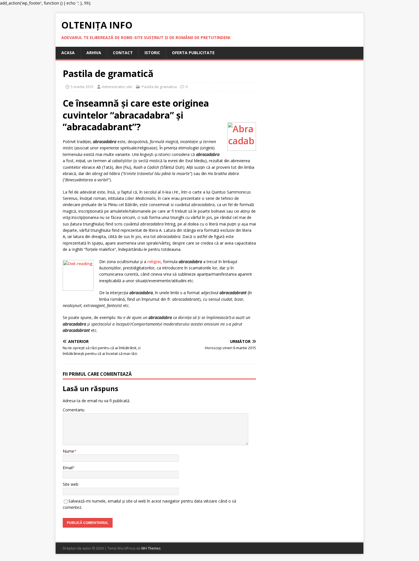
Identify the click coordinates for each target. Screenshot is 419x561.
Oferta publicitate (193, 52)
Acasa (68, 52)
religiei (154, 261)
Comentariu (73, 409)
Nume (68, 451)
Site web (70, 484)
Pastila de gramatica (159, 86)
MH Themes (150, 548)
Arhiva (93, 52)
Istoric (152, 52)
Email (68, 467)
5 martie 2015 (82, 86)
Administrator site (117, 86)
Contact (123, 52)
